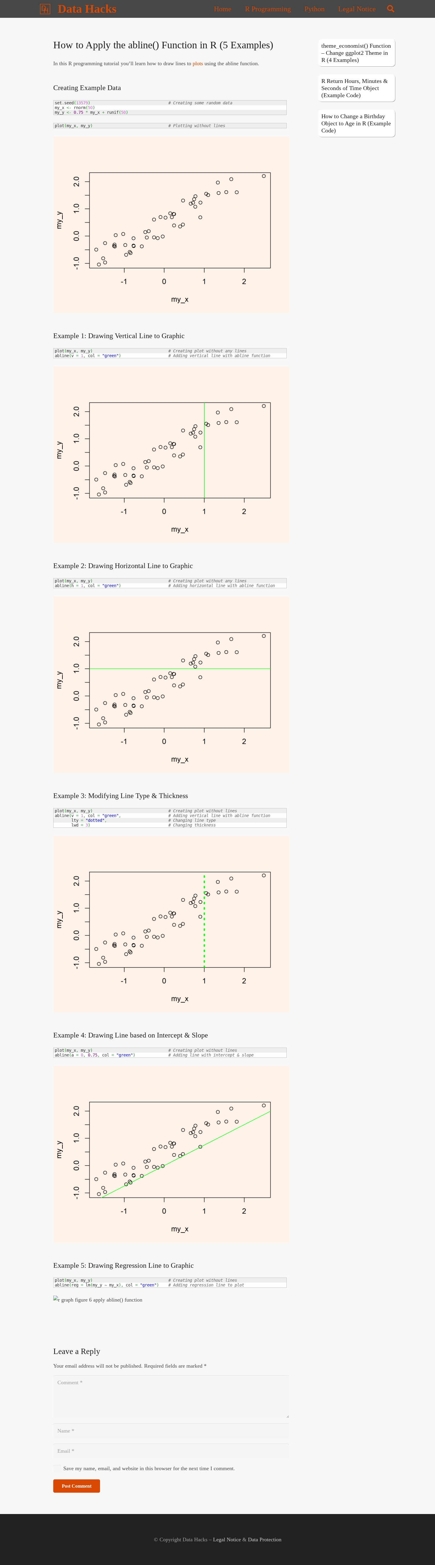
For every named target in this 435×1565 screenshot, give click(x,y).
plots (198, 63)
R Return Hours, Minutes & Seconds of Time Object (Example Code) (354, 88)
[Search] (391, 8)
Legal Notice (227, 1539)
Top (421, 1551)
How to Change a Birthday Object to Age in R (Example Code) (356, 123)
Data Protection (264, 1539)
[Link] (45, 9)
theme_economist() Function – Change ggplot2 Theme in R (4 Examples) (356, 52)
